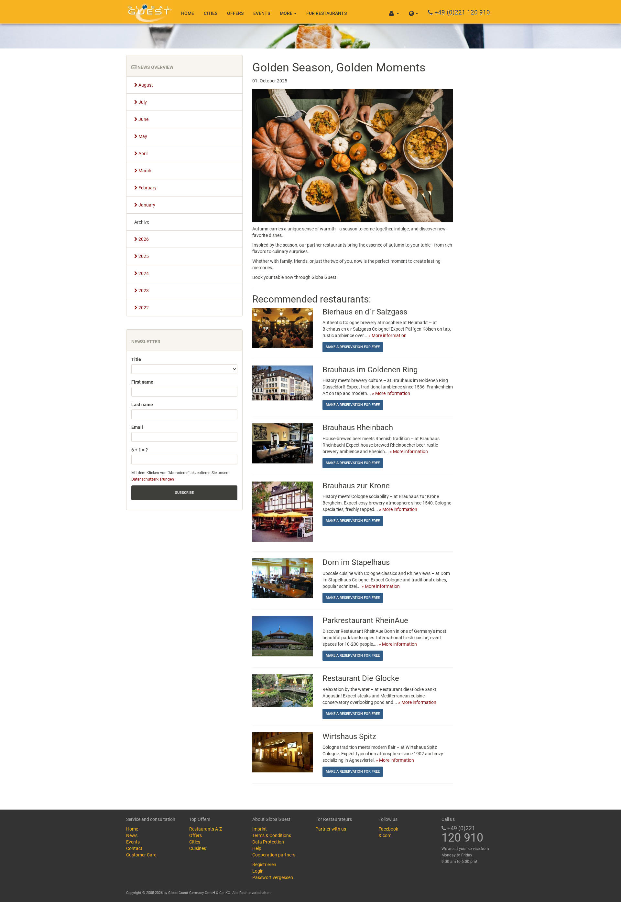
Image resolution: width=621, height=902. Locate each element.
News (131, 835)
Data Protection (268, 841)
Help (256, 848)
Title (136, 359)
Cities (210, 13)
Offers (235, 13)
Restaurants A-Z (205, 829)
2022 (143, 307)
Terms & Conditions (271, 835)
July (142, 102)
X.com (384, 835)
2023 (143, 290)
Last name (142, 404)
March (144, 170)
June (142, 119)
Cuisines (197, 848)
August (145, 85)
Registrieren (264, 864)
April (142, 153)
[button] (413, 11)
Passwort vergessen (272, 877)
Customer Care (141, 854)
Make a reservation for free (353, 347)
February (147, 187)
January (146, 204)
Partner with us (330, 829)
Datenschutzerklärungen (152, 479)
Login (258, 871)
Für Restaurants (326, 13)
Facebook (388, 829)
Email (137, 427)
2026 (143, 239)
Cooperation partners (273, 854)
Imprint (259, 829)
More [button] (286, 13)
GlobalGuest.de (148, 11)
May (142, 136)
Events (261, 13)
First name (142, 382)
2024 (143, 273)
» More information (387, 335)
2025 (143, 256)
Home (187, 13)
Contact (134, 848)
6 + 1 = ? (139, 449)
